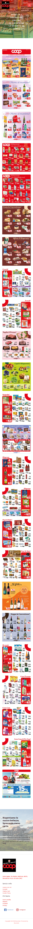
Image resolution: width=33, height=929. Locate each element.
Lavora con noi (7, 887)
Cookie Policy (7, 893)
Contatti (5, 889)
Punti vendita (7, 900)
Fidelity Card (6, 891)
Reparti (5, 901)
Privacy (5, 905)
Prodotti (5, 903)
